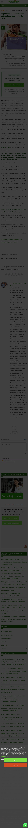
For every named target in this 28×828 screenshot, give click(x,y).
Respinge (15, 765)
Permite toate (15, 760)
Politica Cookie (4, 756)
